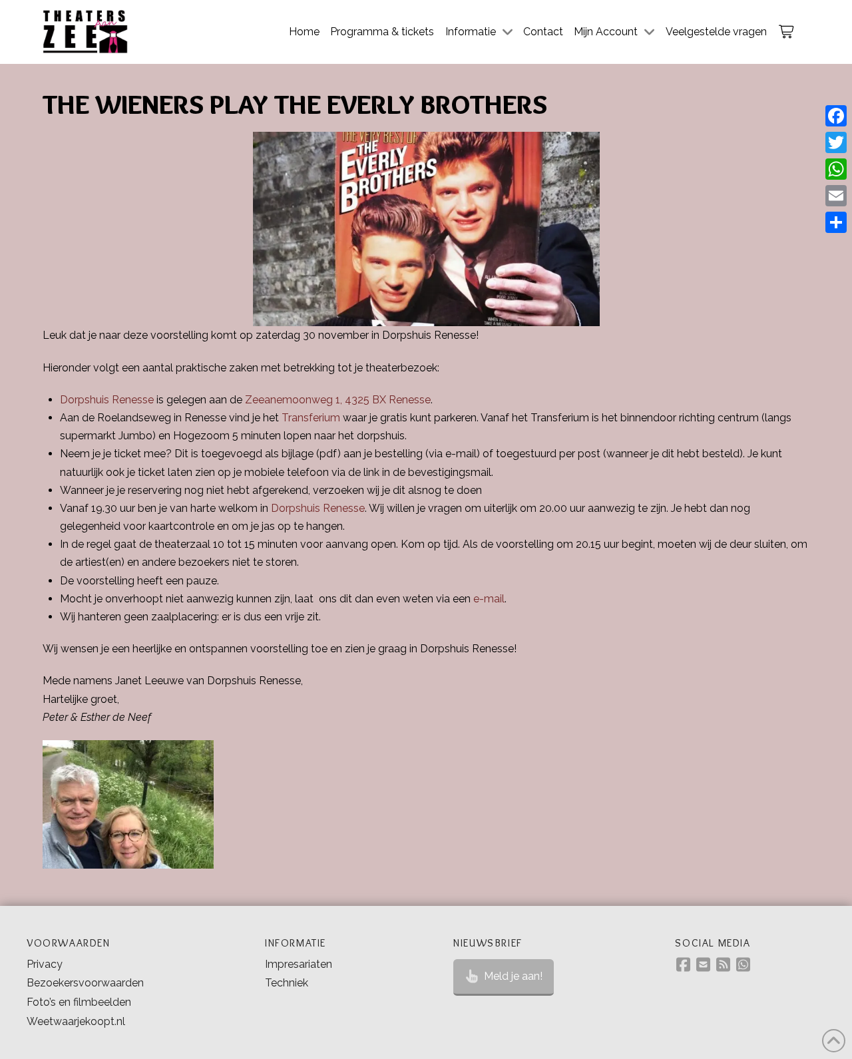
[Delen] (836, 222)
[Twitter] (836, 142)
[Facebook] (836, 116)
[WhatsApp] (836, 169)
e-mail (489, 598)
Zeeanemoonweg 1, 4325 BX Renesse (338, 399)
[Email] (836, 195)
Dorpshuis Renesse (107, 399)
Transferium (311, 417)
